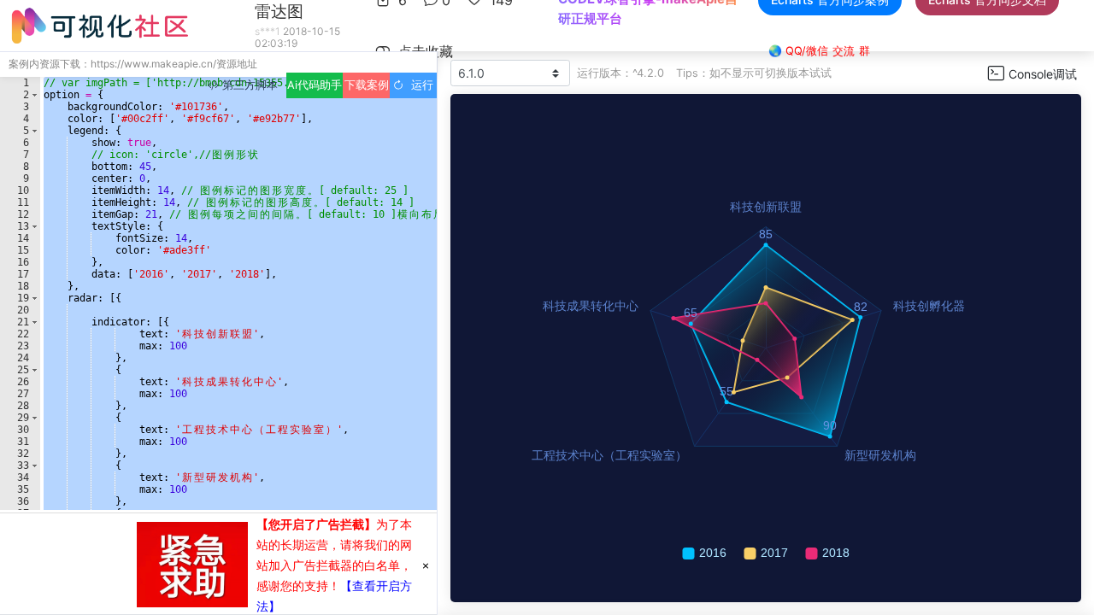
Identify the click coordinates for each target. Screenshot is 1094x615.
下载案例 (366, 85)
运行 (418, 85)
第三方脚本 (248, 85)
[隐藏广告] (426, 564)
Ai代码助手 (314, 85)
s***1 (267, 31)
